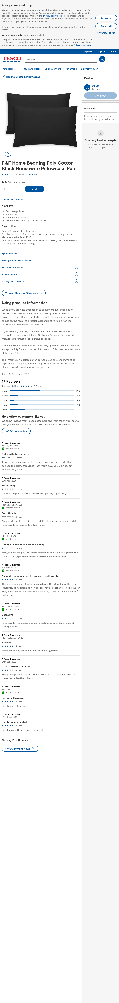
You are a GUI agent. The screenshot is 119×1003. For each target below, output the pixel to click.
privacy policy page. (52, 15)
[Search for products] (102, 59)
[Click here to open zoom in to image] (8, 154)
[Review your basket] (87, 87)
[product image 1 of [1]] (41, 121)
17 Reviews (30, 174)
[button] (87, 51)
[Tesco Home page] (11, 59)
